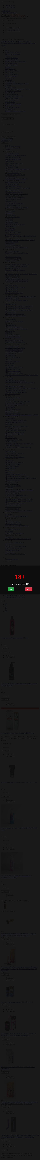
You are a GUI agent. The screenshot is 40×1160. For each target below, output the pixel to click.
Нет (28, 589)
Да (11, 589)
